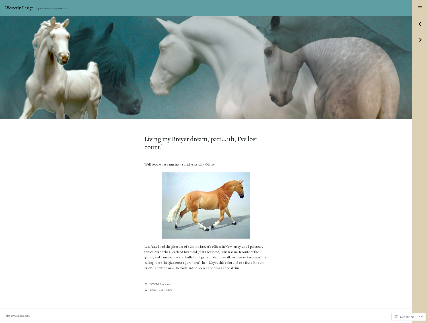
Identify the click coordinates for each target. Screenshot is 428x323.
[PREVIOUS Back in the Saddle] (420, 24)
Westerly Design (19, 8)
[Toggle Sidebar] (420, 8)
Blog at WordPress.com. (17, 316)
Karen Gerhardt (161, 290)
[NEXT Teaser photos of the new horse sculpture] (420, 40)
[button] (206, 205)
